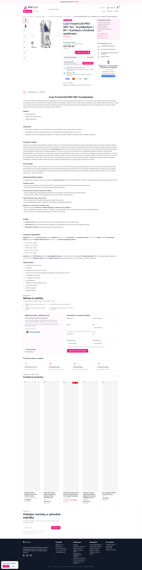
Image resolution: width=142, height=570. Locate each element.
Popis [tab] (24, 92)
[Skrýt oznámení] (118, 2)
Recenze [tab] (42, 92)
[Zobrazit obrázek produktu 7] (25, 54)
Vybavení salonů (110, 544)
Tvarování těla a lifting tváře (55, 16)
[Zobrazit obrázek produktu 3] (25, 31)
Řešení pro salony (111, 550)
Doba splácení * (97, 340)
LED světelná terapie (95, 546)
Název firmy (70, 333)
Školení (92, 554)
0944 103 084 (31, 349)
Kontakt (116, 11)
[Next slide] (117, 376)
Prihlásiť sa (56, 527)
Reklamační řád (77, 548)
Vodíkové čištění (94, 550)
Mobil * (68, 324)
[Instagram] (28, 556)
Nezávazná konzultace (109, 547)
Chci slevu (90, 57)
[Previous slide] (113, 376)
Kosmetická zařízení (40, 16)
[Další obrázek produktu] (58, 34)
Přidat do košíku (81, 52)
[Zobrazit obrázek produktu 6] (25, 48)
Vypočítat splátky (88, 63)
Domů (24, 16)
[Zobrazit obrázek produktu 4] (25, 37)
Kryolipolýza (68, 16)
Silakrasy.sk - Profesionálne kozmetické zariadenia (108, 66)
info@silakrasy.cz (29, 351)
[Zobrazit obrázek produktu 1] (25, 20)
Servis (103, 11)
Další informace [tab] (33, 92)
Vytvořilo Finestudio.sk (89, 566)
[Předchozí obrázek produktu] (32, 34)
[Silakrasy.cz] (31, 8)
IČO (93, 333)
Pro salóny (110, 11)
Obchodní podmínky (79, 546)
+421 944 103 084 (61, 550)
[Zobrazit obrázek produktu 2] (25, 26)
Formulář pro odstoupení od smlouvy (77, 555)
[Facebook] (24, 556)
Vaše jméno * (70, 318)
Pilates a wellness (95, 552)
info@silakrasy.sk (60, 552)
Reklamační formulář (79, 558)
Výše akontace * (71, 340)
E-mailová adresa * (98, 318)
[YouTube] (31, 556)
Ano (6, 566)
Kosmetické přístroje (95, 544)
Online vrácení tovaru (79, 560)
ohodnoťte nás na (107, 76)
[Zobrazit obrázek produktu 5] (25, 42)
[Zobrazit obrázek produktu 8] (25, 59)
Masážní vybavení (95, 548)
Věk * (94, 324)
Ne (13, 566)
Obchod (36, 11)
